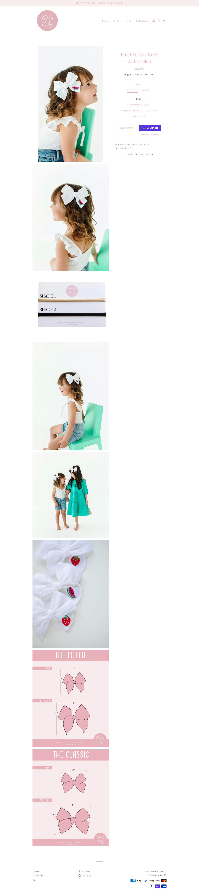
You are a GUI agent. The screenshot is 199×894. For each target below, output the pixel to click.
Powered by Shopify (158, 875)
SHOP (116, 21)
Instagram (86, 875)
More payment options (150, 134)
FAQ (129, 21)
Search (35, 871)
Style (139, 84)
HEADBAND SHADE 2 (131, 111)
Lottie (132, 90)
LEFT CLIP (151, 111)
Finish (139, 99)
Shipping (128, 74)
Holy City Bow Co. (159, 871)
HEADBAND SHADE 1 (139, 105)
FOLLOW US (142, 21)
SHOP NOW (37, 875)
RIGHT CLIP (139, 116)
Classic (145, 90)
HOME (105, 21)
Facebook (85, 871)
